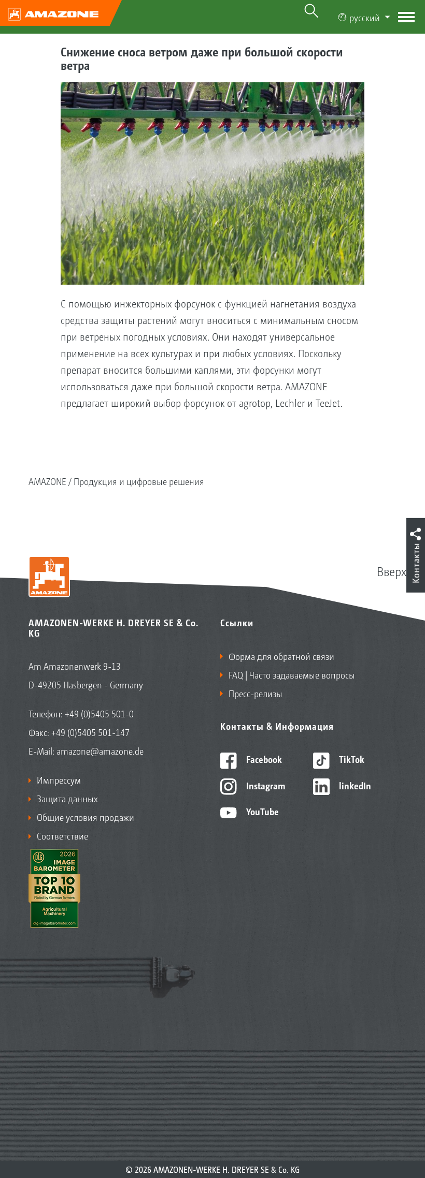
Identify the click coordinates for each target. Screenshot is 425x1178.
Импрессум (59, 779)
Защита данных (67, 798)
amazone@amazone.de (100, 750)
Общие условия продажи (85, 816)
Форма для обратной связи (281, 655)
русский (364, 17)
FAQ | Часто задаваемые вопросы (292, 674)
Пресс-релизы (255, 693)
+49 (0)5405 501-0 (99, 713)
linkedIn (354, 785)
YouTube (261, 811)
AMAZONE (47, 480)
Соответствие (62, 835)
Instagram (264, 785)
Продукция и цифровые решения (139, 480)
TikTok (350, 758)
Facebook (263, 758)
